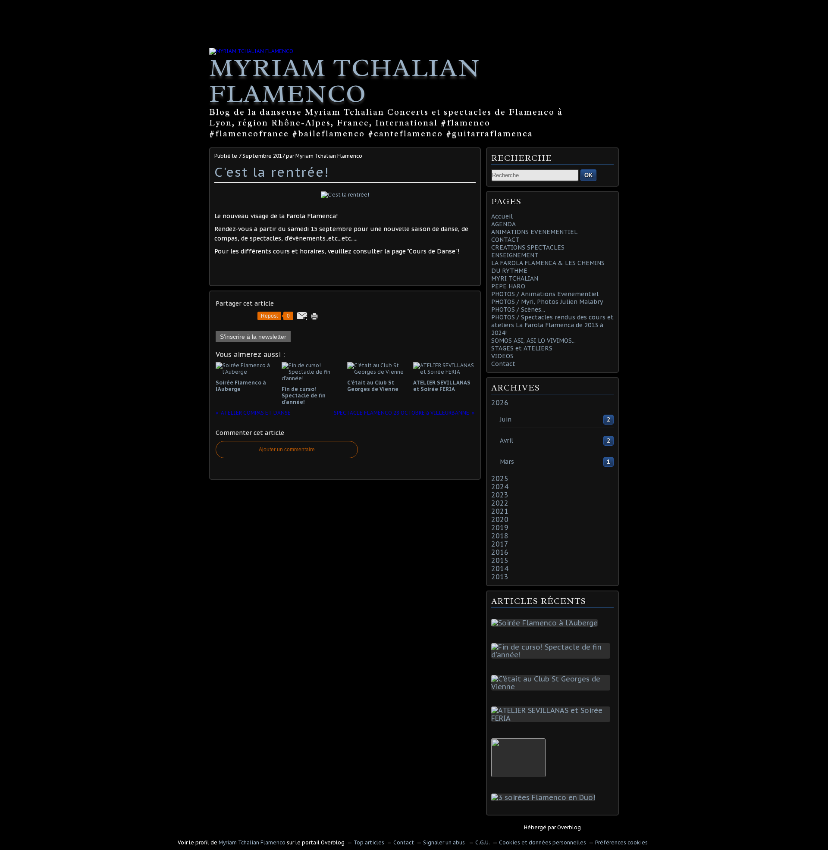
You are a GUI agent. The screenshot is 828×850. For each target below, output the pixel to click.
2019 (499, 527)
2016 (499, 552)
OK (588, 175)
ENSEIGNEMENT (515, 255)
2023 (499, 495)
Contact (503, 364)
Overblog (569, 827)
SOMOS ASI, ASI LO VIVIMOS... (533, 340)
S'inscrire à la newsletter (253, 336)
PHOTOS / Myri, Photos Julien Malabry (547, 302)
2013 (499, 576)
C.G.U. (482, 842)
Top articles (369, 842)
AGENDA (503, 224)
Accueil (502, 216)
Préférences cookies (621, 842)
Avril (506, 440)
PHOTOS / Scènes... (518, 309)
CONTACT (505, 240)
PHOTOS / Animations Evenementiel (545, 294)
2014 (499, 568)
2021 (499, 511)
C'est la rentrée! (271, 171)
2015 (499, 560)
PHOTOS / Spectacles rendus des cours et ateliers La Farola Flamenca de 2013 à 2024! (552, 325)
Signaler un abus (444, 842)
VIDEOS (502, 356)
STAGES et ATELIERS (521, 348)
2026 (499, 402)
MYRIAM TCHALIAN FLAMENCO (344, 80)
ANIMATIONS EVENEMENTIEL (534, 232)
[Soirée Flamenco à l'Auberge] (546, 623)
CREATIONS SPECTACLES (528, 247)
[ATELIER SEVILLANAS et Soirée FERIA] (552, 718)
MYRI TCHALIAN (514, 278)
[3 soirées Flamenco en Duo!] (545, 797)
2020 (499, 519)
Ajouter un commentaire (287, 450)
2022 (499, 503)
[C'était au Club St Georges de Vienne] (552, 686)
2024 (499, 486)
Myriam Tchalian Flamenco (252, 842)
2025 (499, 478)
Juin (505, 419)
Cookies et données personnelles (542, 842)
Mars (507, 462)
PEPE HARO (508, 286)
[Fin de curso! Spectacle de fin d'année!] (552, 654)
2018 (499, 535)
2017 (499, 544)
